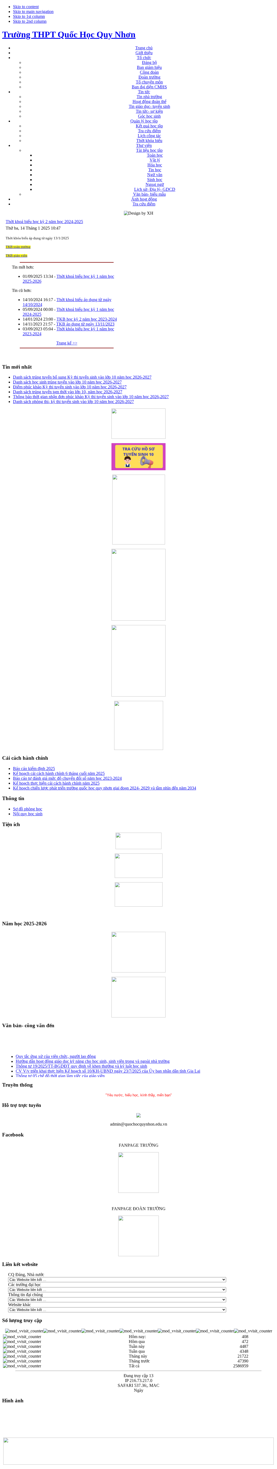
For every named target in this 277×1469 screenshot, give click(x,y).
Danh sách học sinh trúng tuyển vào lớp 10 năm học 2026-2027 (67, 382)
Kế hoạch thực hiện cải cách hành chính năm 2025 (56, 783)
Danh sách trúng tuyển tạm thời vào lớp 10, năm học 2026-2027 (67, 391)
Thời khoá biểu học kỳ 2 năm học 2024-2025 (44, 221)
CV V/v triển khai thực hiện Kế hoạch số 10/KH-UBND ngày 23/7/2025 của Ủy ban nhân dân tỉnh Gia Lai (108, 1069)
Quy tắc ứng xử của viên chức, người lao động (56, 1054)
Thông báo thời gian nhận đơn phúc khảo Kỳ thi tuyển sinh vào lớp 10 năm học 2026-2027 (91, 396)
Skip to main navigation (33, 11)
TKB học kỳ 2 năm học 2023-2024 (87, 319)
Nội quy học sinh (27, 813)
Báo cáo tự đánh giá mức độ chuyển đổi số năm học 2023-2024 (67, 778)
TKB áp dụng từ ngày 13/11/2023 (85, 324)
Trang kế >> (66, 343)
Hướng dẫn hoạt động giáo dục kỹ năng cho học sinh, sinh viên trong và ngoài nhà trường (93, 1059)
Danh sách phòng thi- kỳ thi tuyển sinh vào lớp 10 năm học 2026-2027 (73, 401)
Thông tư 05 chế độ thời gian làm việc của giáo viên (60, 1073)
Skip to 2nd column (30, 21)
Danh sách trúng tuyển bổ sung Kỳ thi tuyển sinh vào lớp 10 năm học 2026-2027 (82, 377)
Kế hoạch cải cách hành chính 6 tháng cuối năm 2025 (59, 773)
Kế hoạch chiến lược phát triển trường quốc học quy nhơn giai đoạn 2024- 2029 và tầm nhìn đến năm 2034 (104, 788)
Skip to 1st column (29, 16)
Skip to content (26, 6)
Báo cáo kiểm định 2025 (34, 768)
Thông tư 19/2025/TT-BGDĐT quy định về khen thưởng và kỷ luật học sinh (81, 1064)
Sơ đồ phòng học (27, 809)
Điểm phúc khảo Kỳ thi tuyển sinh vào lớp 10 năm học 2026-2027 (70, 387)
